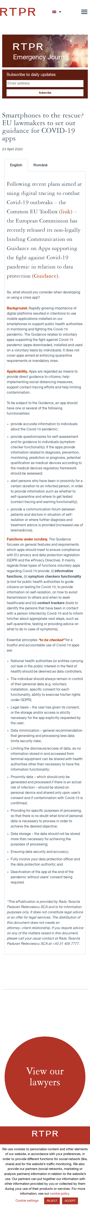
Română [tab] (40, 165)
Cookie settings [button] (27, 1200)
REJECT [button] (52, 1200)
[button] (56, 12)
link (66, 212)
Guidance (45, 276)
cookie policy (59, 1193)
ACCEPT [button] (70, 1200)
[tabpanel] (45, 562)
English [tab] (16, 165)
